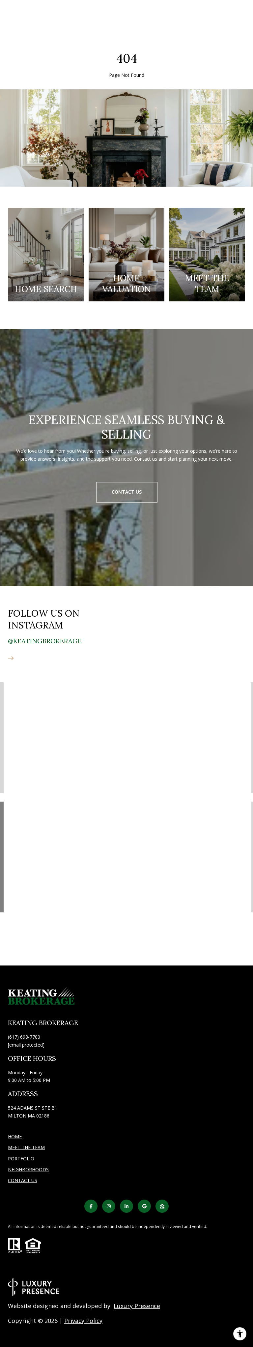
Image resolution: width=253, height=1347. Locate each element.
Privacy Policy (83, 1321)
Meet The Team (26, 1147)
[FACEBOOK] (91, 1206)
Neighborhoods (28, 1169)
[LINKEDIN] (126, 1206)
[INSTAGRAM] (108, 1206)
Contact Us (22, 1180)
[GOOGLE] (144, 1206)
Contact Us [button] (127, 492)
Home (15, 1136)
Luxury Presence (137, 1306)
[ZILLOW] (162, 1206)
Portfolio (21, 1158)
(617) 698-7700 (24, 1037)
